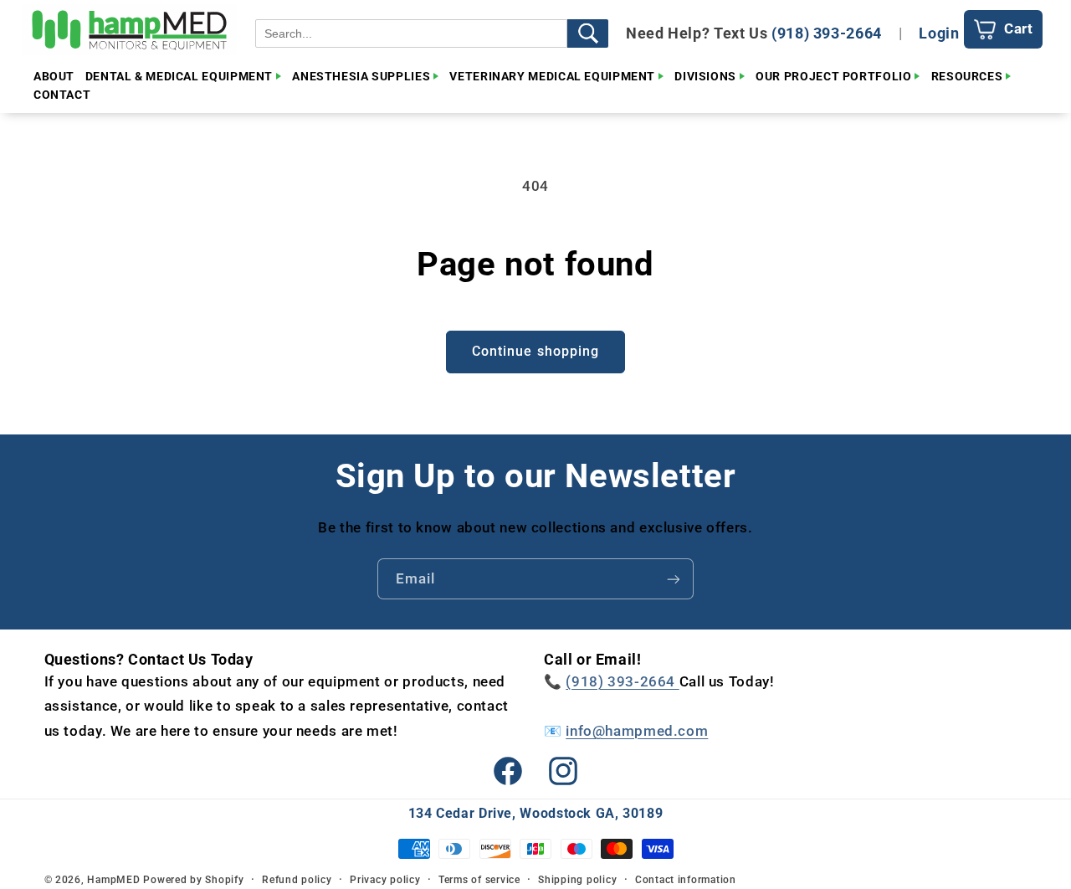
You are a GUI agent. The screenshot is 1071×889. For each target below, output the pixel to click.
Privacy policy (385, 880)
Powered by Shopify (193, 880)
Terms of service (479, 880)
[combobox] (411, 33)
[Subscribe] (673, 578)
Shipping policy (577, 880)
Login (939, 33)
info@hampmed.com (637, 730)
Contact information (685, 880)
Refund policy (297, 880)
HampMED (113, 880)
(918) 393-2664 (826, 33)
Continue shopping (535, 351)
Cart (1018, 28)
